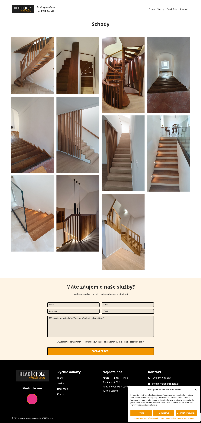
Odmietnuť (164, 412)
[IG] (32, 399)
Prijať (141, 412)
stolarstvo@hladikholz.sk (165, 383)
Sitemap (49, 418)
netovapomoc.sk (32, 418)
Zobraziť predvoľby (186, 412)
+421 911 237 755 (161, 378)
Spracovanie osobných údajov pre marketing (177, 418)
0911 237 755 (48, 11)
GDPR (42, 418)
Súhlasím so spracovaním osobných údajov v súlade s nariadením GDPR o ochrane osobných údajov (101, 342)
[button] (195, 389)
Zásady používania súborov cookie (146, 418)
